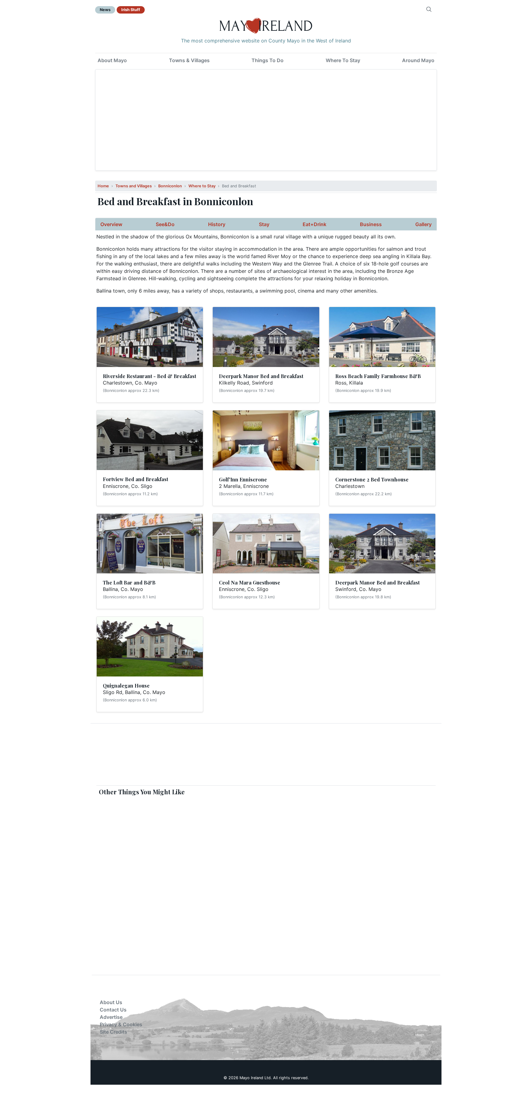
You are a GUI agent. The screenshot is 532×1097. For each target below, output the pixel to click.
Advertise (111, 1017)
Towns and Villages (133, 186)
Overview (111, 224)
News (105, 9)
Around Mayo (418, 60)
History (216, 224)
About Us (111, 1002)
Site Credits (113, 1032)
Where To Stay (343, 60)
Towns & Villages (189, 60)
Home (103, 186)
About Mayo (112, 60)
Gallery (423, 224)
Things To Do (268, 60)
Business (371, 224)
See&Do (165, 224)
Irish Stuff (130, 9)
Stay (264, 224)
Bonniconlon (170, 186)
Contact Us (113, 1010)
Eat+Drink (314, 224)
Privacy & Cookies (121, 1024)
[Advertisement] (266, 120)
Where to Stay (202, 186)
